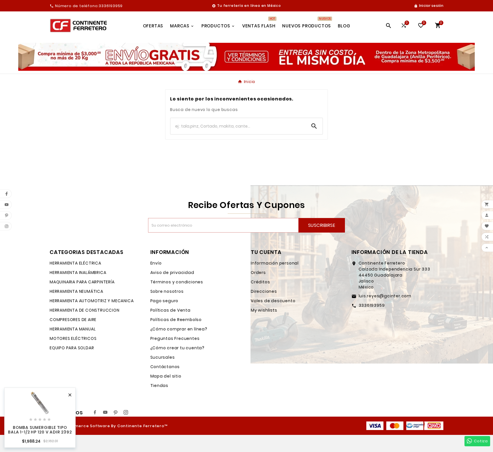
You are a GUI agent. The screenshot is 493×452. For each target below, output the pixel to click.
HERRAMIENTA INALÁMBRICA (78, 272)
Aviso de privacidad (172, 272)
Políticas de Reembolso (176, 319)
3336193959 (372, 305)
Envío (156, 263)
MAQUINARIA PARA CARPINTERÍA (82, 282)
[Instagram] (126, 412)
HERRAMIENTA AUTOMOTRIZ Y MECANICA (92, 301)
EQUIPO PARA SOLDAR (72, 348)
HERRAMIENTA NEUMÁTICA (76, 291)
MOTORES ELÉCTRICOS (73, 338)
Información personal (275, 263)
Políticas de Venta (170, 310)
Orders (258, 272)
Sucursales (162, 357)
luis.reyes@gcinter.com (385, 296)
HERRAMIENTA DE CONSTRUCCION (85, 310)
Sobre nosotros (167, 291)
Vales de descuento (273, 301)
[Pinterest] (115, 412)
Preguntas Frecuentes (175, 338)
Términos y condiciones (176, 282)
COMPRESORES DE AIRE (73, 319)
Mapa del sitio (165, 376)
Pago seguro (164, 301)
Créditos (260, 282)
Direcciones (264, 291)
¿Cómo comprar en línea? (178, 329)
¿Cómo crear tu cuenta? (177, 348)
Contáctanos (165, 367)
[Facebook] (95, 412)
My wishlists (264, 310)
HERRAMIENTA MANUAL (73, 329)
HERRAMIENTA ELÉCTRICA (75, 263)
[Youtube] (105, 412)
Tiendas (159, 385)
